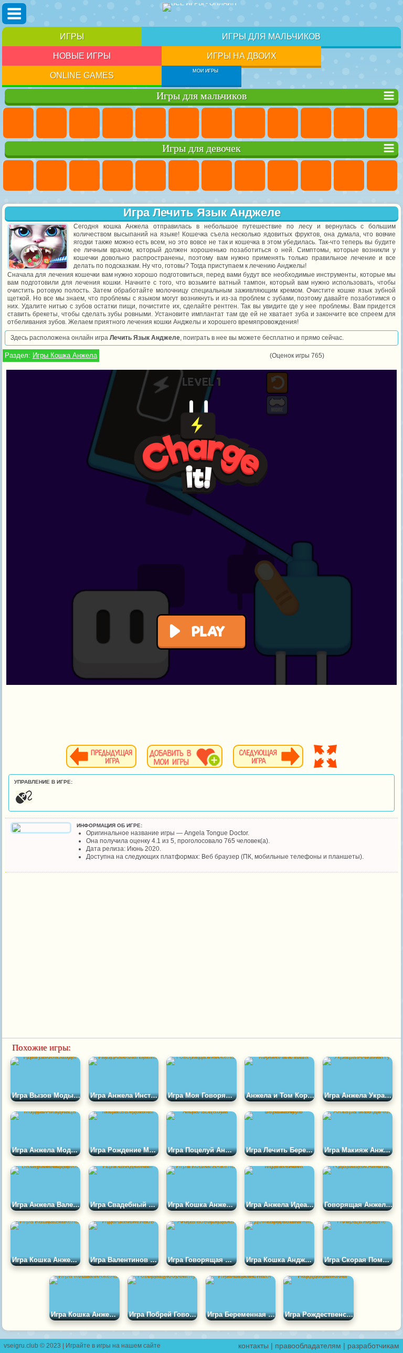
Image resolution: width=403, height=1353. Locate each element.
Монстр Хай (183, 175)
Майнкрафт (217, 123)
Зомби (150, 123)
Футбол (51, 123)
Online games (82, 75)
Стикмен (349, 123)
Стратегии (84, 123)
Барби (117, 175)
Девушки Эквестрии (51, 175)
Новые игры (82, 55)
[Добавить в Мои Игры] (184, 756)
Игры (72, 36)
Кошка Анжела (283, 175)
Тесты (150, 175)
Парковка (18, 123)
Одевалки (382, 175)
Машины (250, 123)
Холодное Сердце (316, 175)
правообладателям (308, 1345)
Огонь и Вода (84, 175)
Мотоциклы (316, 123)
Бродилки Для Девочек (217, 175)
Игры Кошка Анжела (65, 355)
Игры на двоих (242, 55)
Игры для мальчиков (271, 36)
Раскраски (250, 175)
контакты (253, 1345)
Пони (18, 175)
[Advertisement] (201, 951)
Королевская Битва (183, 123)
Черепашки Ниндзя (283, 123)
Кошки (349, 175)
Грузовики (382, 123)
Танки (117, 123)
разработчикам (373, 1345)
